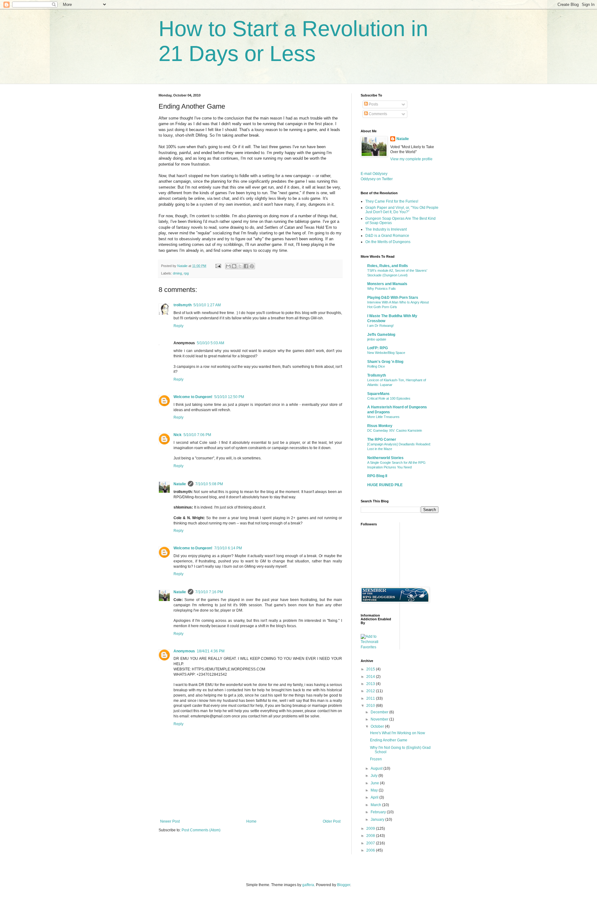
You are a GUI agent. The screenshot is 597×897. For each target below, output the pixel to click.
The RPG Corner (381, 439)
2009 (371, 828)
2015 (371, 669)
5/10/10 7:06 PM (197, 435)
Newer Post (170, 821)
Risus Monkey (379, 426)
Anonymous (184, 651)
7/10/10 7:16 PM (209, 592)
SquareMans (378, 394)
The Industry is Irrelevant (386, 229)
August (377, 768)
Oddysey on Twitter (377, 179)
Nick (178, 435)
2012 (371, 691)
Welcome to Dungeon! (193, 397)
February (379, 812)
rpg (186, 273)
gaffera (308, 885)
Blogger (343, 885)
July (374, 775)
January (378, 819)
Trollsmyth (376, 375)
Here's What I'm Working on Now (397, 733)
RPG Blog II (377, 476)
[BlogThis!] (234, 266)
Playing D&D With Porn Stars (392, 297)
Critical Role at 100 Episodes (388, 398)
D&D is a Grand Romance (387, 235)
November (380, 719)
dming (177, 273)
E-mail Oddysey (374, 173)
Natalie (180, 484)
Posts (373, 104)
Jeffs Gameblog (381, 334)
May (375, 790)
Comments (377, 114)
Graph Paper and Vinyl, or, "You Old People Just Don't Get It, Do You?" (401, 209)
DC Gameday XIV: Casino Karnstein (394, 430)
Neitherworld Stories (385, 458)
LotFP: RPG (377, 348)
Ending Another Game (388, 740)
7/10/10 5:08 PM (209, 484)
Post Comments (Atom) (201, 830)
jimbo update (376, 339)
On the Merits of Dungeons (387, 242)
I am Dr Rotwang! (380, 325)
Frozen (376, 759)
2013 (371, 684)
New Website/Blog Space (386, 353)
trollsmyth (183, 305)
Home (251, 821)
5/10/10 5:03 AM (210, 343)
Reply (178, 326)
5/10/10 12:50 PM (229, 397)
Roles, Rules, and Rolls (387, 266)
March (376, 805)
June (375, 783)
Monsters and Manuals (387, 284)
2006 (371, 850)
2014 (371, 676)
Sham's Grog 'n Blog (385, 361)
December (380, 712)
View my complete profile (411, 159)
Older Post (331, 821)
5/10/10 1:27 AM (207, 305)
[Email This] (228, 266)
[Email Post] (218, 266)
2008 (371, 836)
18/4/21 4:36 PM (210, 651)
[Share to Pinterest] (252, 266)
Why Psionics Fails (381, 288)
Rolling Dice (376, 366)
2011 (371, 698)
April (375, 797)
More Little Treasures (383, 417)
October (378, 726)
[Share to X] (240, 266)
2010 (371, 705)
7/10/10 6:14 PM (228, 548)
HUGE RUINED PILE (385, 485)
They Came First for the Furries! (391, 201)
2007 (371, 843)
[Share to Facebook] (246, 266)
